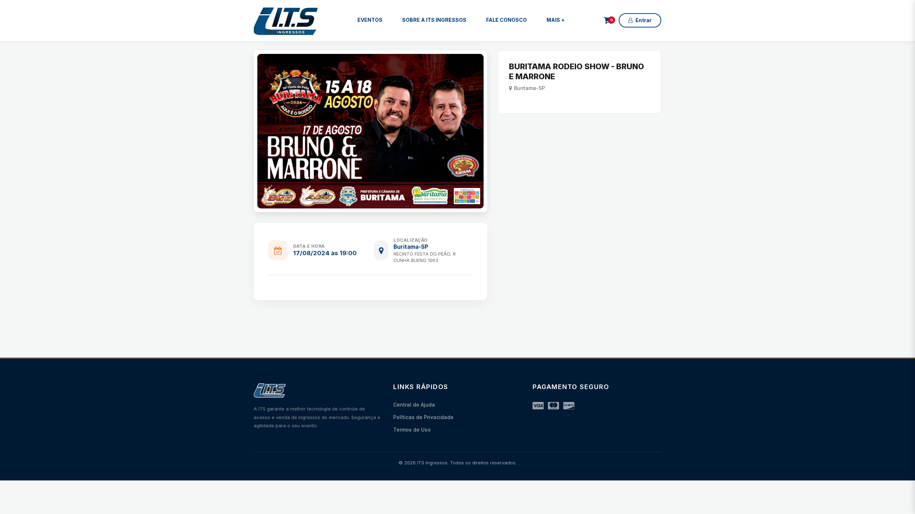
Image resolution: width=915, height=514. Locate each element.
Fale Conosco (506, 20)
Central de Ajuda (414, 405)
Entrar (643, 20)
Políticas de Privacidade (423, 417)
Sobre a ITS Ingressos (434, 20)
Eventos (369, 20)
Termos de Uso (412, 430)
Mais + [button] (555, 20)
